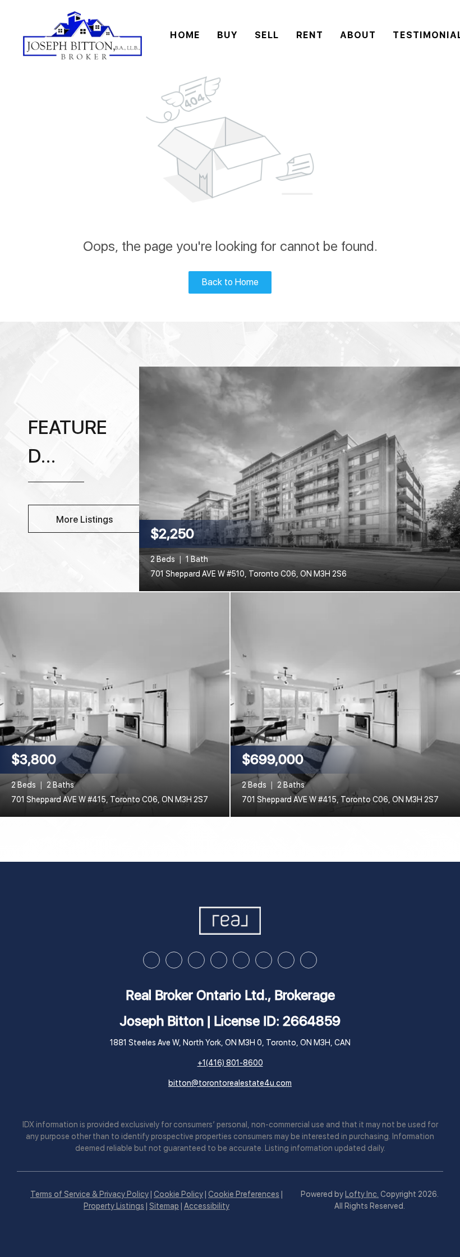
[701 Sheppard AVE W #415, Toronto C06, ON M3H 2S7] (114, 704)
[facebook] (151, 960)
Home (185, 35)
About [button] (358, 35)
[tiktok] (263, 960)
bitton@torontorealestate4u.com (230, 1082)
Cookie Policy (178, 1194)
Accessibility (206, 1205)
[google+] (308, 960)
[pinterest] (286, 960)
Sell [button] (267, 35)
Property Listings (114, 1205)
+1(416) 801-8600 (230, 1062)
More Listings (84, 519)
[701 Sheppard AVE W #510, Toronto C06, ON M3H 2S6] (299, 478)
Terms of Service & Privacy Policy (89, 1194)
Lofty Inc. (362, 1194)
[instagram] (218, 960)
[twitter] (196, 960)
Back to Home (230, 282)
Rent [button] (309, 35)
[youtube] (241, 960)
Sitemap (164, 1205)
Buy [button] (227, 35)
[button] (82, 35)
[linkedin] (173, 960)
